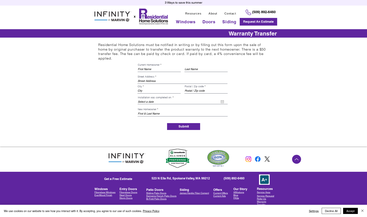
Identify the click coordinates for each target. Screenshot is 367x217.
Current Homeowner (149, 65)
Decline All (331, 211)
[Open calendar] (222, 101)
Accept (350, 211)
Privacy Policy (151, 211)
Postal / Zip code (194, 86)
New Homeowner (147, 109)
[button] (193, 13)
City (140, 86)
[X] (267, 159)
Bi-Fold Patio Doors (156, 199)
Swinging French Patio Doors (161, 196)
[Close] (362, 211)
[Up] (296, 159)
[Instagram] (248, 159)
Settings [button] (314, 211)
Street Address (146, 76)
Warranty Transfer (261, 203)
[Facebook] (257, 159)
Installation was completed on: (156, 97)
